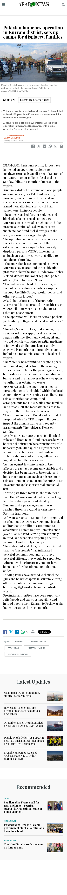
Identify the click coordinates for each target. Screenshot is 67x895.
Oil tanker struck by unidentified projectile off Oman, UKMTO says (23, 724)
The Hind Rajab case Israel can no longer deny (23, 846)
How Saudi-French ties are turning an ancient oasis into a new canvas (22, 711)
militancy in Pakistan (17, 654)
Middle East (10, 821)
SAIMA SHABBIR (12, 138)
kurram (18, 642)
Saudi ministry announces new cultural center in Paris (22, 694)
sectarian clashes (36, 648)
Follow (45, 631)
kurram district (39, 642)
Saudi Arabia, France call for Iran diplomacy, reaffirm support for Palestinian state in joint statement (23, 807)
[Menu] (3, 4)
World (7, 798)
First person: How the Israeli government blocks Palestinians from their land (24, 828)
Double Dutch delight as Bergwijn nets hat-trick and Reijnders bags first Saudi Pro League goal (24, 740)
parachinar (13, 648)
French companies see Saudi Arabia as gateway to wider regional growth (20, 755)
